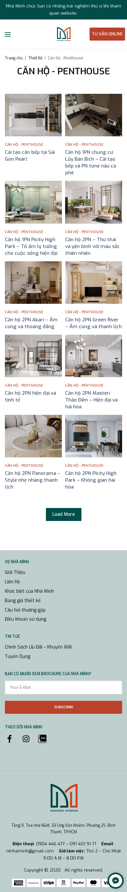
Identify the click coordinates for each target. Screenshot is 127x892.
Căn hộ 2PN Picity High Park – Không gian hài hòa (91, 480)
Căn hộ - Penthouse (24, 144)
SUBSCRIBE (63, 707)
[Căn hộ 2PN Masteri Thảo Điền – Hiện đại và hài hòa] (93, 356)
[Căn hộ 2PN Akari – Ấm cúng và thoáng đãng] (33, 282)
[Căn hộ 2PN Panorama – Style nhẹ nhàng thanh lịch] (33, 436)
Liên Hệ (12, 582)
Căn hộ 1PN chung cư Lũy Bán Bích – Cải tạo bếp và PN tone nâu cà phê (90, 162)
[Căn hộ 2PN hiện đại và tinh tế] (33, 356)
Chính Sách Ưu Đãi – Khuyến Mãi (38, 647)
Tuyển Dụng (17, 656)
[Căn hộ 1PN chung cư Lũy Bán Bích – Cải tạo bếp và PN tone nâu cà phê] (93, 115)
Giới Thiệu (15, 572)
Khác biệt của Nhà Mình (29, 591)
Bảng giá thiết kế (23, 601)
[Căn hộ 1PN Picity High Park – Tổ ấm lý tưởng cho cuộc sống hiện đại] (33, 202)
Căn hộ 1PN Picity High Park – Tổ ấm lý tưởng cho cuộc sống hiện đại (31, 246)
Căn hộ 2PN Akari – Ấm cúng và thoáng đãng (31, 323)
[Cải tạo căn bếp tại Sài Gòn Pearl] (33, 115)
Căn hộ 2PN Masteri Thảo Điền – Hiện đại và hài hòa (91, 400)
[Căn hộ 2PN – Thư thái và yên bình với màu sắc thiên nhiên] (93, 202)
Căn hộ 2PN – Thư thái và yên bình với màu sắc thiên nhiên (92, 246)
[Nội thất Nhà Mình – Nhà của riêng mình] (63, 34)
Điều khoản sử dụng (25, 619)
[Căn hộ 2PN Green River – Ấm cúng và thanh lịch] (93, 282)
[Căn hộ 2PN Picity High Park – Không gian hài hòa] (93, 436)
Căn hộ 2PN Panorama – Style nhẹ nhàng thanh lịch (32, 480)
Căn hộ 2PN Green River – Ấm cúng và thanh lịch (93, 323)
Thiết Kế (35, 58)
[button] (107, 34)
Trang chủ (14, 58)
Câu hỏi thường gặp (25, 610)
